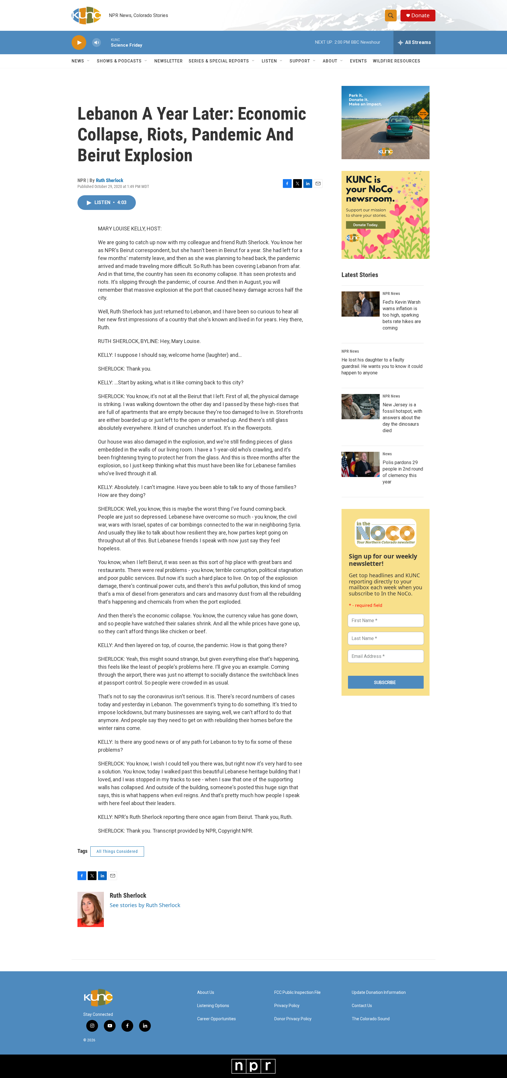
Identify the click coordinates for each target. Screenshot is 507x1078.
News (387, 453)
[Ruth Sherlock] (90, 909)
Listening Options (213, 1006)
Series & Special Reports (219, 61)
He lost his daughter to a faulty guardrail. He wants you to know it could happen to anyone (382, 366)
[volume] (97, 42)
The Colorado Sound (371, 1019)
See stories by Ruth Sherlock (145, 905)
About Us (205, 992)
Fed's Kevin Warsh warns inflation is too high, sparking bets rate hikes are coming (402, 315)
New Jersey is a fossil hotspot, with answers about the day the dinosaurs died (402, 417)
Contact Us (362, 1006)
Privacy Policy (287, 1006)
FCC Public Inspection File (297, 992)
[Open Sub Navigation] (88, 61)
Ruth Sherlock (109, 180)
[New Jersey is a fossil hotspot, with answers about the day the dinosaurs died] (361, 406)
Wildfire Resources (396, 61)
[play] (79, 42)
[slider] (106, 42)
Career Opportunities (216, 1019)
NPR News (391, 293)
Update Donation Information (379, 992)
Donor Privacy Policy (293, 1019)
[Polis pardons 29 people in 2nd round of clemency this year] (361, 464)
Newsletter (168, 61)
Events (358, 61)
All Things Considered (117, 851)
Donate (420, 15)
